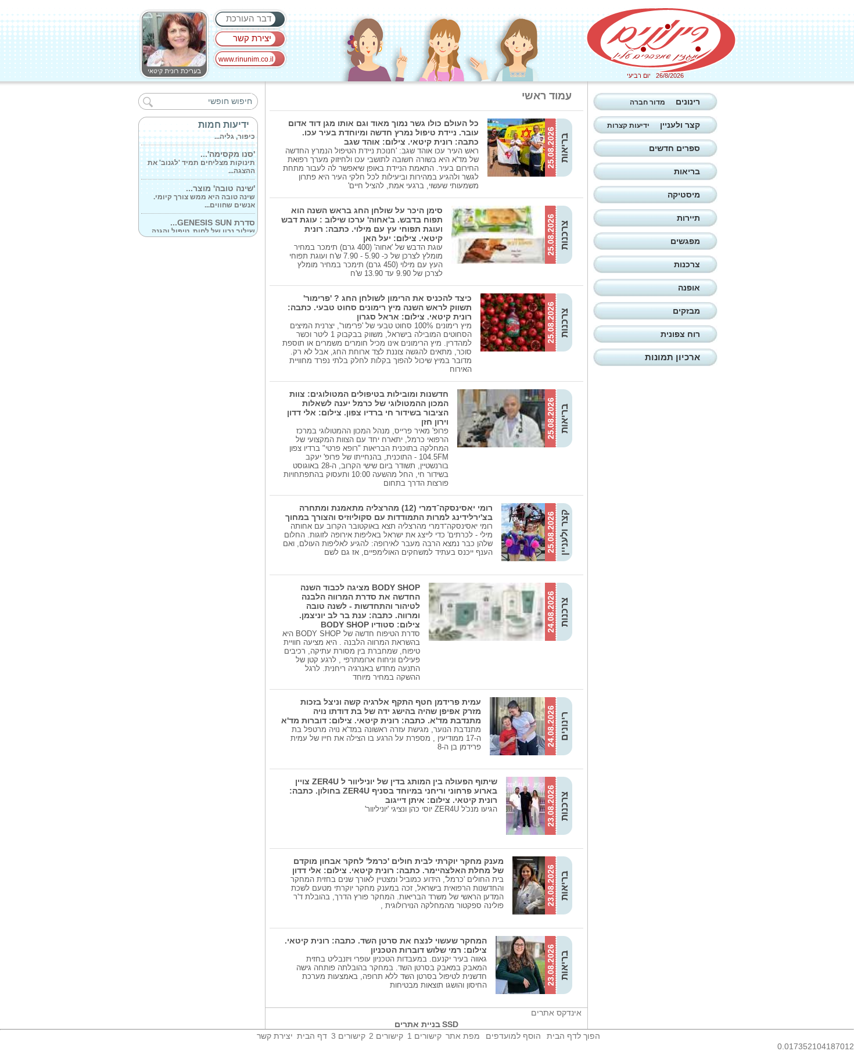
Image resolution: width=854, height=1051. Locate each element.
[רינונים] (661, 40)
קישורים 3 (348, 1036)
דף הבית (312, 1036)
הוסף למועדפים (513, 1036)
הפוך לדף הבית (573, 1036)
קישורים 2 (386, 1036)
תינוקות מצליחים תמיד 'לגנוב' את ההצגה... (201, 155)
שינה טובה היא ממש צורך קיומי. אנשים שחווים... (204, 190)
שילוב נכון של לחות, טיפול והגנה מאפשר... (203, 224)
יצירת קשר (252, 38)
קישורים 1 (424, 1036)
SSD (450, 1024)
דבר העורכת (248, 18)
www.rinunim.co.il (246, 59)
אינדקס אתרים (556, 1012)
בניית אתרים (417, 1024)
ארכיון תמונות (672, 357)
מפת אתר (463, 1036)
